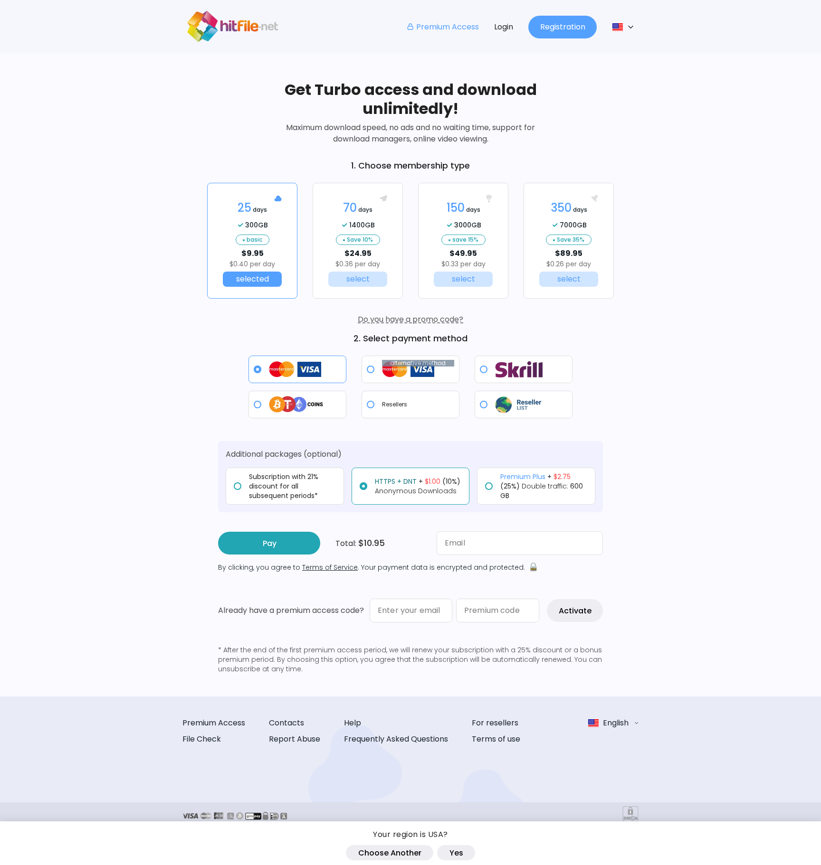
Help (352, 722)
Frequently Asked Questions (396, 738)
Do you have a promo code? (410, 319)
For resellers (495, 722)
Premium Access (447, 26)
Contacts (286, 722)
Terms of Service (330, 567)
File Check (201, 738)
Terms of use (496, 738)
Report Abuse (294, 738)
